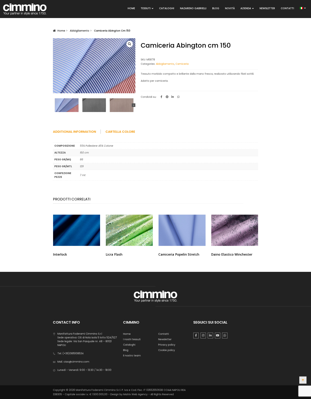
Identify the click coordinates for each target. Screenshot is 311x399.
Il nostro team (132, 355)
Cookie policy (166, 350)
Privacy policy (166, 345)
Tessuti (146, 8)
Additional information (74, 132)
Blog (215, 8)
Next (133, 105)
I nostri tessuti (132, 339)
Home (131, 8)
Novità (230, 8)
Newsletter (267, 8)
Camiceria (182, 64)
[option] (76, 236)
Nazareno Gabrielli (193, 8)
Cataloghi (166, 8)
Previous (55, 105)
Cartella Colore (120, 132)
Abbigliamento (79, 30)
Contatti (287, 8)
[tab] (79, 133)
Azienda (245, 8)
